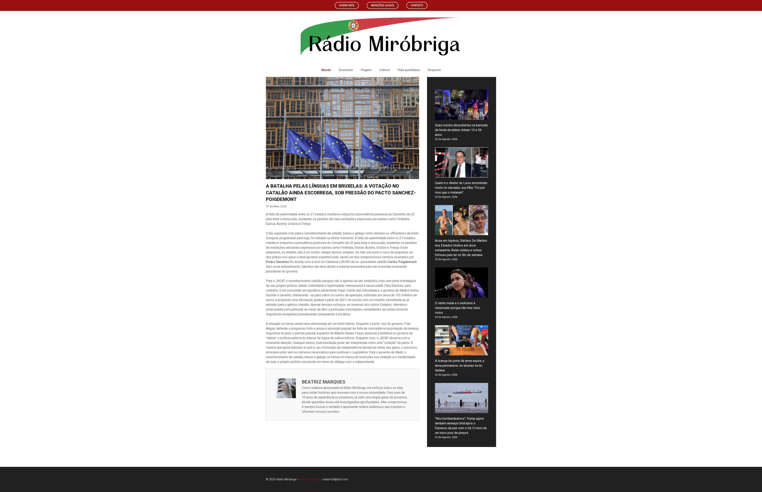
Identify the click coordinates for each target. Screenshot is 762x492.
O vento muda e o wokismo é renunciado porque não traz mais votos (457, 308)
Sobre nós (346, 5)
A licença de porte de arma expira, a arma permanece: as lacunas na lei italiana (459, 365)
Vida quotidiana (409, 70)
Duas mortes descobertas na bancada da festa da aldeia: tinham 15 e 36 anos (461, 130)
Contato (417, 5)
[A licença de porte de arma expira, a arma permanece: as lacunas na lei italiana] (461, 353)
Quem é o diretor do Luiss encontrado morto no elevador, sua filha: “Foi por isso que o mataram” (461, 187)
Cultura (384, 70)
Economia (346, 70)
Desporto (434, 70)
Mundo (326, 70)
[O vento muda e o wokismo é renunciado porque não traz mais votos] (461, 295)
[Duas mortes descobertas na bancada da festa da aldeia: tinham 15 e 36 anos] (461, 117)
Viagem (366, 70)
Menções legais (382, 5)
